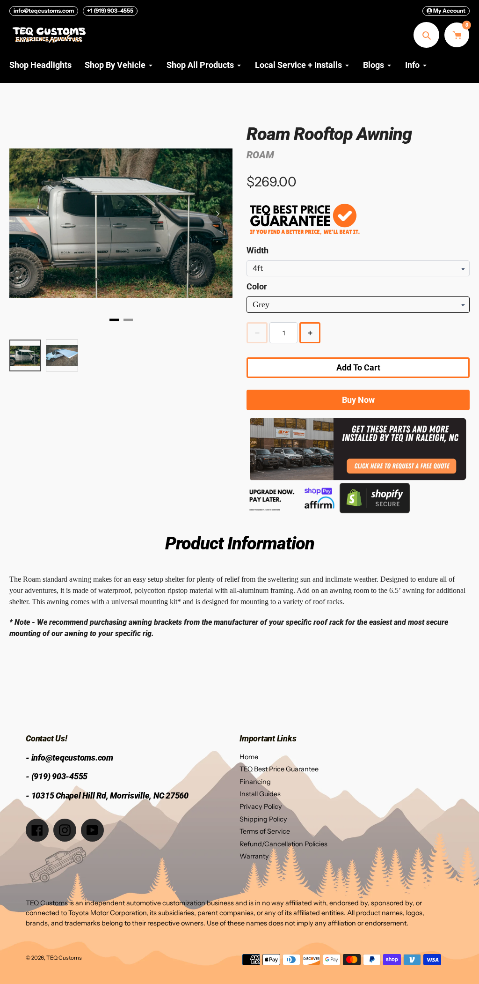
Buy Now (358, 400)
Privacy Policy (261, 806)
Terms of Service (265, 831)
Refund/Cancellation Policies (283, 844)
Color (257, 286)
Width (258, 250)
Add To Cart (358, 367)
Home (249, 757)
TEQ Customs (64, 957)
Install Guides (260, 794)
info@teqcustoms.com (44, 10)
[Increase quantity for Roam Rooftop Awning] (309, 332)
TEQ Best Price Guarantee (279, 769)
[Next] (217, 214)
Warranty (254, 856)
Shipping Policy (263, 819)
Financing (255, 781)
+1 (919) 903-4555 (110, 10)
